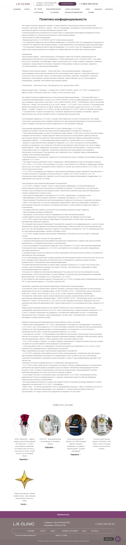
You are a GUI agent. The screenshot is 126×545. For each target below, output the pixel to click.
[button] (63, 514)
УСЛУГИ (26, 9)
